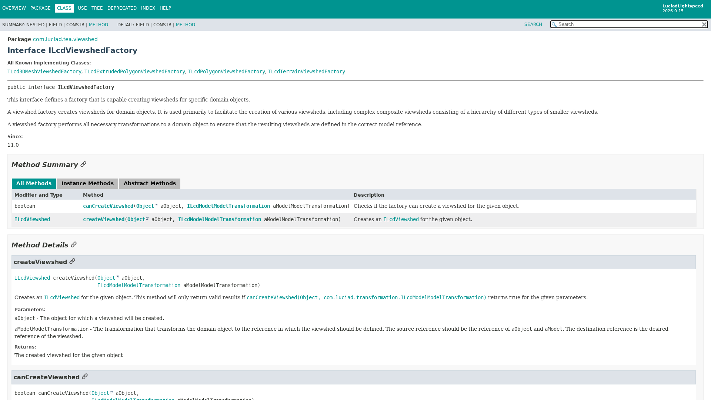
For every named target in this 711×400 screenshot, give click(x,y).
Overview (14, 8)
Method (98, 24)
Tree (97, 8)
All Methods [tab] (33, 183)
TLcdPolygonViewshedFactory (226, 71)
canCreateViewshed (108, 206)
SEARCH (533, 24)
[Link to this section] (83, 165)
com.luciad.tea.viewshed (65, 39)
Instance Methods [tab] (87, 183)
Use (82, 8)
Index (148, 8)
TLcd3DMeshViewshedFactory (44, 71)
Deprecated (122, 8)
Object (145, 206)
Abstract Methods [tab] (150, 183)
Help (165, 8)
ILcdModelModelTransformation (228, 206)
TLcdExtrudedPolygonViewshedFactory (134, 71)
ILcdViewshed (32, 219)
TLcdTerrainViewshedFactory (306, 71)
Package (40, 8)
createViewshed (103, 219)
